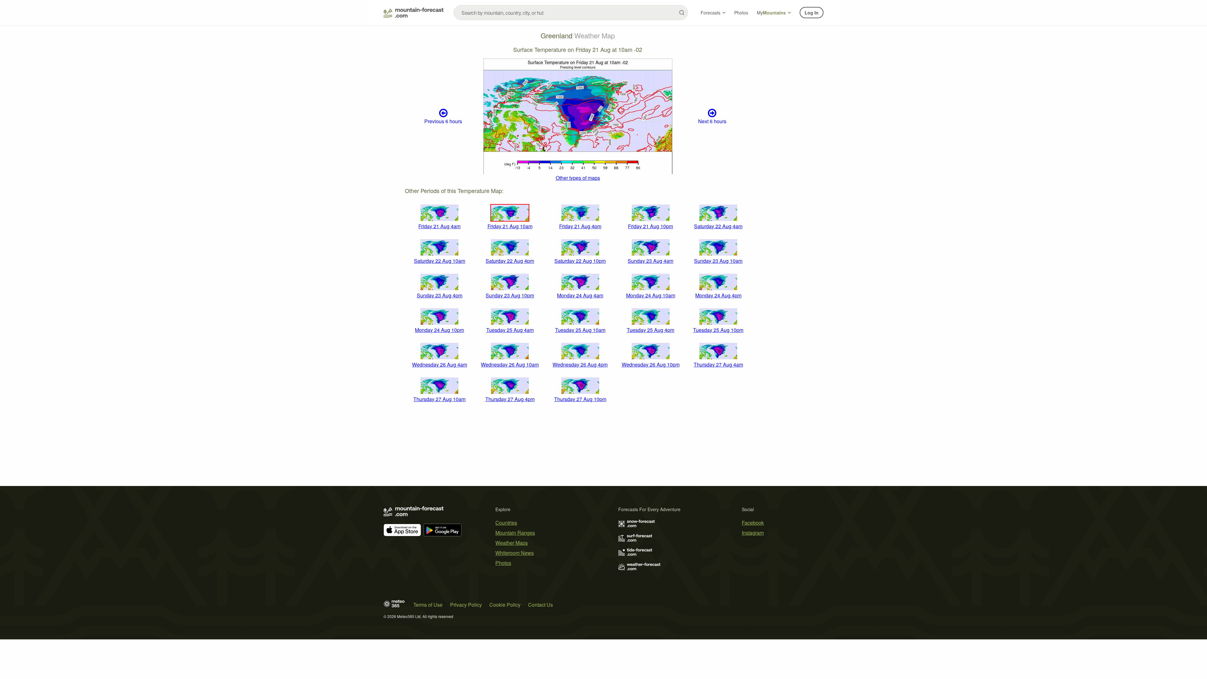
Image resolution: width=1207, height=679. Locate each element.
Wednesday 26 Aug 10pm (651, 364)
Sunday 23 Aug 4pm (439, 295)
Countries (506, 522)
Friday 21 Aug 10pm (650, 226)
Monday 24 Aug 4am (580, 295)
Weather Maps (511, 542)
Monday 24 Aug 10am (650, 295)
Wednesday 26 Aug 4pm (580, 364)
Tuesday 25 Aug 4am (510, 330)
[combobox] (571, 12)
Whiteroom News (514, 552)
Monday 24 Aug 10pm (439, 330)
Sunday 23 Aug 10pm (510, 295)
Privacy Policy (466, 604)
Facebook (753, 522)
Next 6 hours (712, 121)
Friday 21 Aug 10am (510, 226)
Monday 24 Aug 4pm (718, 295)
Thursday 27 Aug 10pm (580, 399)
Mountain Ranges (515, 532)
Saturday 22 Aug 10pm (580, 260)
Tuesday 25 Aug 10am (580, 330)
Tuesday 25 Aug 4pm (650, 330)
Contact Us (540, 604)
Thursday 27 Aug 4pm (510, 399)
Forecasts (710, 12)
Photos (741, 12)
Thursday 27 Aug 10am (439, 399)
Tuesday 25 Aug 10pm (718, 330)
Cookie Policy (505, 604)
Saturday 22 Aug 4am (718, 226)
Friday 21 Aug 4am (439, 226)
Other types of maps (578, 177)
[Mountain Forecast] (413, 13)
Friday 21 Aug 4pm (580, 226)
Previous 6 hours (443, 121)
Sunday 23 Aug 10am (718, 260)
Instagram (753, 532)
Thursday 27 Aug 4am (718, 364)
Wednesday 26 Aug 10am (510, 364)
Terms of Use (428, 604)
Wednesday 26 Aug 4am (439, 364)
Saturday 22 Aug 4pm (510, 260)
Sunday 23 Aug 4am (650, 260)
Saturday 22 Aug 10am (439, 260)
